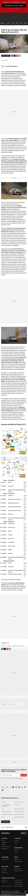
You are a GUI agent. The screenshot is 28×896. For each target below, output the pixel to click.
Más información (15, 894)
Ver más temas (5, 821)
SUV (3, 809)
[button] (12, 66)
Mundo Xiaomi (4, 848)
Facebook (12, 56)
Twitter (14, 56)
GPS (21, 23)
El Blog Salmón (17, 868)
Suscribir (23, 775)
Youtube (13, 787)
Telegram (19, 787)
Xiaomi (25, 23)
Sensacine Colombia (18, 884)
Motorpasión (17, 859)
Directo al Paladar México (7, 886)
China (17, 23)
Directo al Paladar (5, 859)
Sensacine (16, 850)
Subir (22, 833)
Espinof (16, 852)
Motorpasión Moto (18, 861)
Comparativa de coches (7, 814)
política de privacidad (18, 778)
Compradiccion (5, 872)
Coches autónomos (19, 814)
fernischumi (5, 586)
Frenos (8, 23)
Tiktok (3, 790)
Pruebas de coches (19, 809)
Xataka (3, 840)
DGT (4, 23)
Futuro (3, 817)
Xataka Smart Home (6, 846)
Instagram (16, 787)
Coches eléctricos (18, 802)
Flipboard (17, 56)
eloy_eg (16, 586)
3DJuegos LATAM (18, 880)
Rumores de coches (6, 811)
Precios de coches (18, 811)
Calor (13, 23)
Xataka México (5, 880)
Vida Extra (16, 842)
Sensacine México (18, 882)
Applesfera (4, 844)
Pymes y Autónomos (18, 870)
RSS (22, 787)
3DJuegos (16, 840)
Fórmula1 (9, 646)
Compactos (17, 804)
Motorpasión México (18, 886)
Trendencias (4, 868)
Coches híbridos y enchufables (6, 805)
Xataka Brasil (4, 882)
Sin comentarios (6, 55)
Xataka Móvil (4, 842)
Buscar (26, 827)
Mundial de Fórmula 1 (19, 646)
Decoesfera (4, 870)
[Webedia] (5, 834)
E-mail (20, 56)
